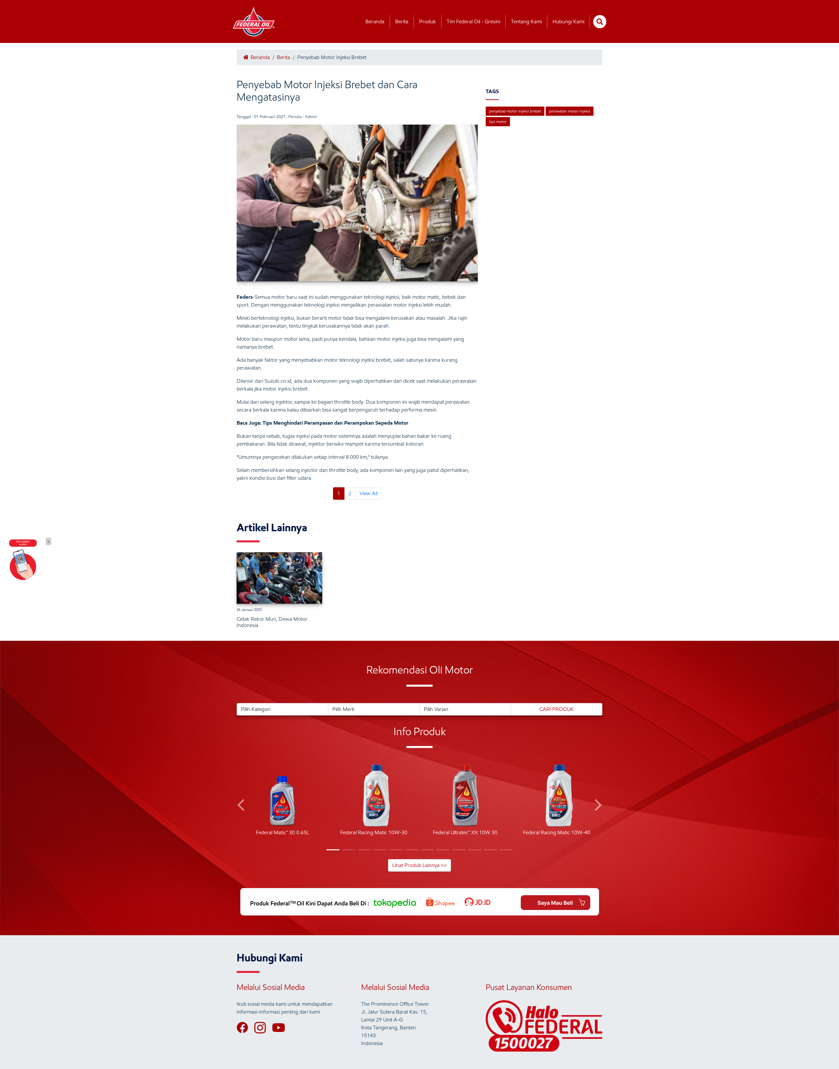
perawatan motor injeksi (569, 111)
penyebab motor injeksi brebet (515, 111)
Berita (401, 21)
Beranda (374, 21)
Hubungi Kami (568, 21)
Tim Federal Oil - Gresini (473, 21)
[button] (242, 806)
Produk (427, 21)
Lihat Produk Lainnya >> (419, 865)
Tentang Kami (526, 21)
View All (369, 493)
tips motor (498, 121)
